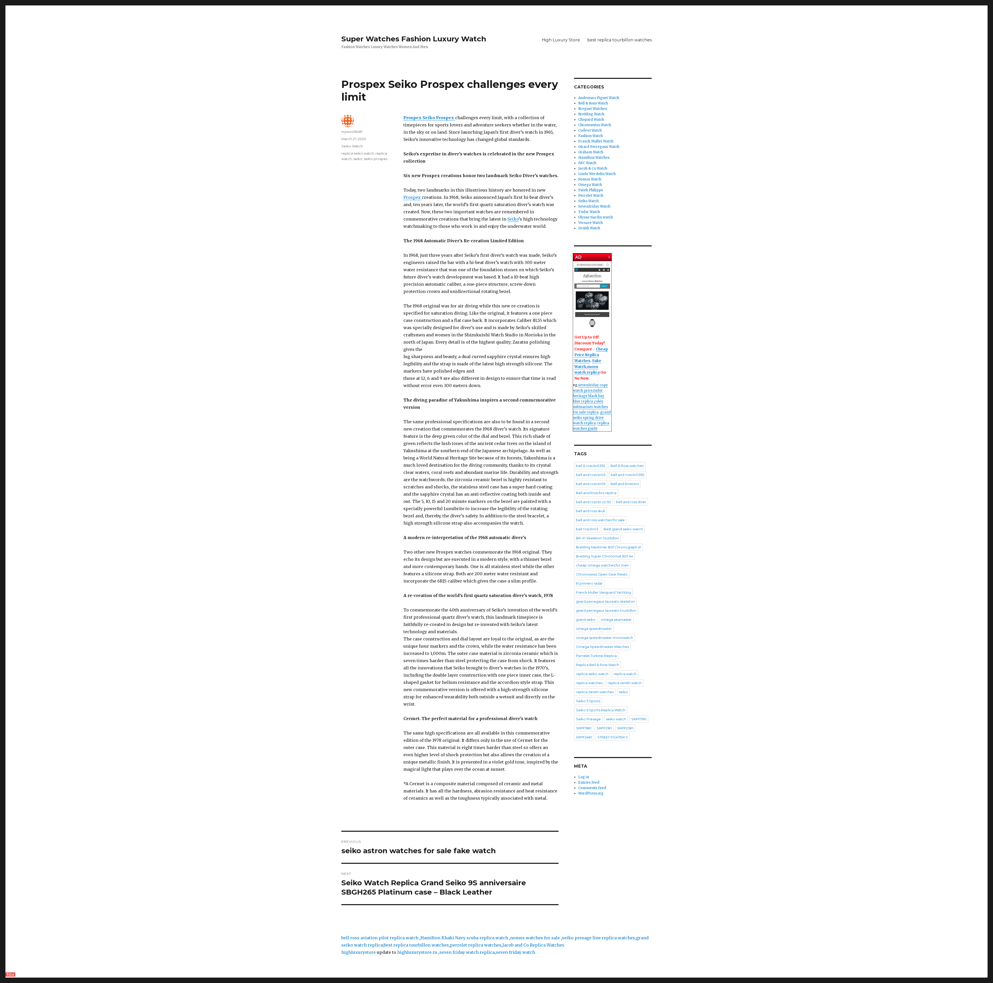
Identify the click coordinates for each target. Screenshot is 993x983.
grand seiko (586, 619)
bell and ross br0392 (627, 475)
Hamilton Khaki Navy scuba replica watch (464, 937)
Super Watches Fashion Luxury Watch (413, 38)
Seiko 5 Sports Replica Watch (600, 710)
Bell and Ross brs (625, 484)
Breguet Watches (592, 109)
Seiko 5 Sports (588, 701)
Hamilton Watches (594, 157)
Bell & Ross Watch (593, 103)
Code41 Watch (590, 130)
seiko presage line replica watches (598, 937)
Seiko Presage (588, 719)
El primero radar (589, 583)
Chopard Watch (591, 119)
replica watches (589, 683)
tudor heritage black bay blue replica (588, 396)
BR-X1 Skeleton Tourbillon (597, 538)
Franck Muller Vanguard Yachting (603, 592)
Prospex (412, 197)
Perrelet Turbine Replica (596, 656)
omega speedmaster (594, 628)
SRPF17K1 (638, 719)
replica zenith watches (595, 692)
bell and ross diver (631, 502)
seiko (357, 159)
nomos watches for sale (535, 937)
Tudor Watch (589, 212)
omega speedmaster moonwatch (604, 638)
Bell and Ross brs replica (596, 493)
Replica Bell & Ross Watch (597, 665)
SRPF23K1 (625, 728)
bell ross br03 (587, 529)
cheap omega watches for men (602, 565)
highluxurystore (358, 952)
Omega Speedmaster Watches (602, 647)
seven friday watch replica (467, 952)
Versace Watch (590, 223)
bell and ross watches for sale (600, 520)
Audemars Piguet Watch (598, 98)
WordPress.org (591, 793)
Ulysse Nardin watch (595, 217)
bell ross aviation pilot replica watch (379, 937)
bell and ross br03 (591, 475)
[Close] (610, 256)
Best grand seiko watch (623, 529)
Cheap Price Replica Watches (591, 355)
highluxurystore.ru (417, 952)
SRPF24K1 (584, 737)
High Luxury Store (561, 39)
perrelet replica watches (475, 945)
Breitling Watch (591, 114)
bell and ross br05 (590, 484)
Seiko (513, 219)
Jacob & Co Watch (592, 168)
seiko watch (616, 719)
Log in (583, 777)
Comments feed (592, 788)
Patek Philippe (590, 190)
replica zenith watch (625, 683)
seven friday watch (515, 952)
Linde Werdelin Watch (597, 174)
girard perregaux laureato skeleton (605, 601)
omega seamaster (616, 619)
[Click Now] (592, 295)
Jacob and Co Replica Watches (533, 945)
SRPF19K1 (583, 728)
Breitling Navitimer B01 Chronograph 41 (608, 547)
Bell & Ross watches (627, 466)
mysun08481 (351, 132)
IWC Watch (587, 163)
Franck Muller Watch (595, 141)
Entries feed (588, 782)
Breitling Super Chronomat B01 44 (604, 556)
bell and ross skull (590, 511)
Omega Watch (590, 185)
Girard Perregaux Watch (598, 147)
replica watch (625, 674)
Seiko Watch (352, 146)
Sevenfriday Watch (594, 206)
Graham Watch (590, 152)
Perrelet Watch (590, 195)
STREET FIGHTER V (612, 737)
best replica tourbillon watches (619, 39)
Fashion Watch (590, 136)
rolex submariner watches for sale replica (590, 406)
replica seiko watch (357, 153)
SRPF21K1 (604, 728)
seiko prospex (376, 159)
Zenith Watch (589, 228)
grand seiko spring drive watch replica (592, 417)
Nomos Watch (589, 179)
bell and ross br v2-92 (593, 502)
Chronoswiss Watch (594, 125)
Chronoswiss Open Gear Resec (602, 574)
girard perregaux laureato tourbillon (606, 610)
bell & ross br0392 (590, 466)
